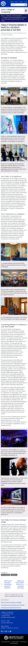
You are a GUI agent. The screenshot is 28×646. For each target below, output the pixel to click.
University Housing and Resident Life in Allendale (12, 605)
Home (2, 15)
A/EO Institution (5, 641)
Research (14, 575)
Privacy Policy (15, 641)
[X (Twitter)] (8, 631)
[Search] (25, 4)
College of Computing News (13, 15)
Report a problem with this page (14, 596)
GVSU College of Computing (7, 10)
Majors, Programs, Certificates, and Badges (11, 602)
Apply (21, 2)
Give (25, 2)
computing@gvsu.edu (7, 622)
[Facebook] (2, 631)
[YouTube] (10, 631)
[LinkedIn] (6, 631)
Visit (16, 2)
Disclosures (23, 641)
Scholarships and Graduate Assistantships (11, 607)
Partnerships (5, 575)
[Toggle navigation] (26, 10)
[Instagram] (4, 631)
